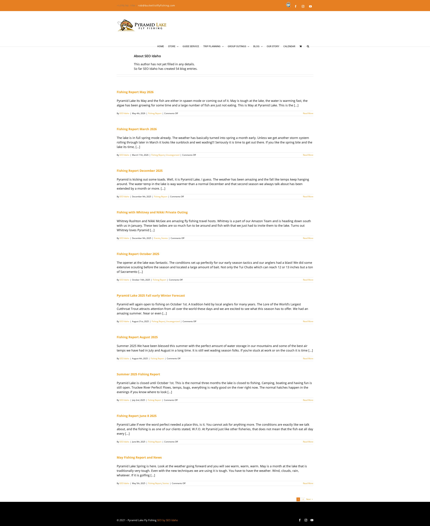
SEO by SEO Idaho (167, 520)
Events (157, 238)
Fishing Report (154, 113)
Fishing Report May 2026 (135, 92)
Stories (164, 238)
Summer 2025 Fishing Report (138, 374)
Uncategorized (172, 155)
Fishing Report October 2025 (138, 254)
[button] (308, 46)
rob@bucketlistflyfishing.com (156, 5)
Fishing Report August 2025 (137, 337)
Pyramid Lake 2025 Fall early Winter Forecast (151, 295)
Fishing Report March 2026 (137, 129)
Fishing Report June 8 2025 (137, 416)
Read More (308, 113)
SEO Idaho (124, 113)
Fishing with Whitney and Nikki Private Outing (152, 212)
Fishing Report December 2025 (140, 171)
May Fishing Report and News (139, 457)
